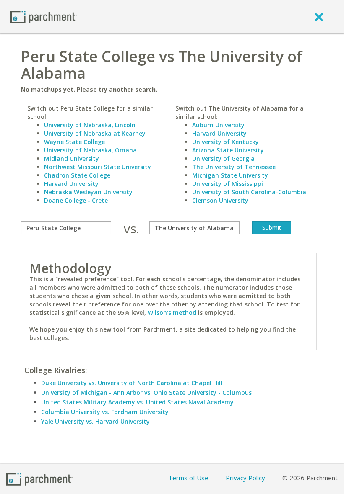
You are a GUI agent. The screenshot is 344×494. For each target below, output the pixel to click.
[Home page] (43, 17)
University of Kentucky (225, 142)
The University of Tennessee (234, 167)
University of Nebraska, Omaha (90, 150)
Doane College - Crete (76, 200)
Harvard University (71, 184)
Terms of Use (188, 477)
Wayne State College (74, 142)
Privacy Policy (245, 477)
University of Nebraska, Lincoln (90, 125)
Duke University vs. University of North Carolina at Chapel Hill (131, 383)
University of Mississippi (227, 184)
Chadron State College (77, 175)
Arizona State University (228, 150)
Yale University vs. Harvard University (95, 421)
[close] (318, 17)
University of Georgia (223, 158)
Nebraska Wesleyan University (88, 192)
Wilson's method (172, 312)
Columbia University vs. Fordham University (105, 412)
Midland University (71, 158)
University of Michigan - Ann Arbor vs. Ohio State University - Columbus (146, 392)
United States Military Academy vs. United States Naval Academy (137, 402)
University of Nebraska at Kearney (95, 133)
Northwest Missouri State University (97, 167)
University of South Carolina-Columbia (249, 192)
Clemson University (220, 200)
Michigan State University (230, 175)
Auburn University (218, 125)
